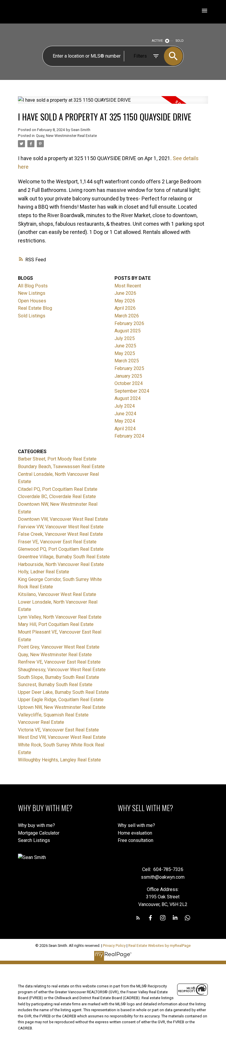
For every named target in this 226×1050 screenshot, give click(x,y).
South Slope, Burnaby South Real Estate (58, 677)
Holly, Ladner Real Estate (43, 572)
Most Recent (127, 286)
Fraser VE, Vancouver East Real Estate (57, 542)
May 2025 (124, 353)
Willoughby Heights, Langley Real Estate (59, 760)
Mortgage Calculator (38, 833)
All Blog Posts (33, 286)
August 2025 (127, 331)
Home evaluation (135, 833)
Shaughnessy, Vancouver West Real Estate (62, 669)
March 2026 (126, 316)
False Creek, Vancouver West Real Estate (60, 534)
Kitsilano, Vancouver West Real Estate (57, 594)
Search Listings (34, 840)
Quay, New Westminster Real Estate (66, 135)
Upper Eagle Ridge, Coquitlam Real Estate (61, 699)
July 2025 (124, 338)
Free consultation (135, 840)
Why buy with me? (36, 825)
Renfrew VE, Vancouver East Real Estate (59, 662)
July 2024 (124, 406)
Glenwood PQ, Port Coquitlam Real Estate (61, 549)
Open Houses (32, 301)
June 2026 (125, 293)
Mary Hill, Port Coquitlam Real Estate (56, 624)
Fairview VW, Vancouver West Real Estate (61, 527)
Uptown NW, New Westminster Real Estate (62, 707)
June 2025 (125, 346)
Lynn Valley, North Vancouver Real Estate (60, 617)
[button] (138, 917)
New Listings (31, 293)
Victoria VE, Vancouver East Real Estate (58, 730)
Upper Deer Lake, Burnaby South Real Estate (63, 692)
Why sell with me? (136, 825)
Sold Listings (31, 316)
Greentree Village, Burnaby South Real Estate (64, 557)
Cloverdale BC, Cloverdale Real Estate (57, 496)
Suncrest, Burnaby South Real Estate (55, 684)
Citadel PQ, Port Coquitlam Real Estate (57, 489)
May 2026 (124, 301)
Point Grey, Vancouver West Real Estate (58, 647)
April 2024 (125, 428)
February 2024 (129, 436)
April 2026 (125, 308)
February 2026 (129, 323)
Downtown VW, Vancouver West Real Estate (63, 519)
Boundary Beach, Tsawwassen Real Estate (61, 466)
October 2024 (128, 383)
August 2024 (127, 398)
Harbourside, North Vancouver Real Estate (61, 564)
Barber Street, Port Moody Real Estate (57, 459)
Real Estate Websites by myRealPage (159, 945)
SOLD (180, 41)
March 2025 (126, 361)
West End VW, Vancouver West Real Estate (62, 737)
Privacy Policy (114, 945)
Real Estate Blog (35, 308)
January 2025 (128, 376)
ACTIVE (157, 41)
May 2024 (124, 421)
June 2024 (125, 413)
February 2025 (129, 368)
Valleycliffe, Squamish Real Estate (53, 715)
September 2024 (131, 391)
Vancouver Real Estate (41, 722)
